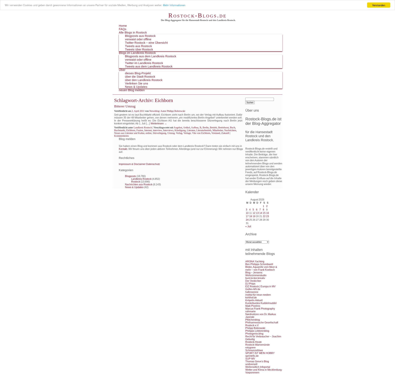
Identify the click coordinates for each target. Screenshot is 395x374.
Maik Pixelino (252, 306)
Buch (232, 127)
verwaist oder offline (138, 39)
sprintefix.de (252, 356)
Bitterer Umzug (124, 106)
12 (254, 213)
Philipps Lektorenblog (257, 331)
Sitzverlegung (159, 133)
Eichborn (130, 130)
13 (257, 213)
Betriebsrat (223, 127)
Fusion (139, 130)
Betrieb (213, 127)
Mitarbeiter (217, 130)
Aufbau (194, 127)
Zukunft (225, 133)
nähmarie (250, 311)
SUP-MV (250, 358)
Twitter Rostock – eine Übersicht (146, 42)
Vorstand (215, 133)
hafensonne (251, 292)
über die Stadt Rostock (140, 76)
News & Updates (136, 86)
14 (260, 213)
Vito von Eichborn (201, 133)
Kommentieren (121, 136)
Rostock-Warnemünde (257, 344)
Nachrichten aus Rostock (138, 184)
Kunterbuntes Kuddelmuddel (261, 303)
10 (247, 213)
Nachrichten (230, 130)
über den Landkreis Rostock (143, 80)
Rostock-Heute (253, 342)
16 (267, 213)
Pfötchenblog (252, 319)
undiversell (251, 364)
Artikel (186, 127)
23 (267, 216)
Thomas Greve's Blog (257, 361)
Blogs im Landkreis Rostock (137, 52)
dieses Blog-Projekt (138, 73)
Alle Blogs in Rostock (133, 32)
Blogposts (130, 176)
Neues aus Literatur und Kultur (129, 133)
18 (250, 216)
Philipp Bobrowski (255, 328)
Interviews (168, 130)
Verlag (179, 133)
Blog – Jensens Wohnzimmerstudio (255, 274)
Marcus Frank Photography (260, 308)
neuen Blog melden (132, 90)
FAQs (122, 29)
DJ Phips (250, 283)
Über (122, 69)
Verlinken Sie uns (136, 83)
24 (247, 219)
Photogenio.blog (254, 333)
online (149, 133)
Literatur (191, 130)
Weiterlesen (159, 123)
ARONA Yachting (254, 261)
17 (247, 216)
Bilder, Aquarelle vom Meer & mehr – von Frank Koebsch (261, 268)
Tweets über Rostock (139, 49)
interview (157, 130)
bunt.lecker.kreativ (255, 278)
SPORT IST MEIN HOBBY (260, 353)
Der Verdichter (253, 281)
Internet (148, 130)
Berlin (206, 127)
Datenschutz (153, 164)
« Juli (248, 226)
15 (264, 213)
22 (264, 216)
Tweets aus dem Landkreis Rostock (149, 66)
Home (123, 25)
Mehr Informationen (174, 5)
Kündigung (180, 130)
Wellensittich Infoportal (257, 367)
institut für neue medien (258, 294)
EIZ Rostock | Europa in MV (260, 286)
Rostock (135, 181)
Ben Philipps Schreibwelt (259, 264)
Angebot (178, 127)
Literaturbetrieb (203, 130)
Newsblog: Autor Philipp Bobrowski (167, 111)
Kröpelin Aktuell (254, 300)
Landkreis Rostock (143, 127)
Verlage (187, 133)
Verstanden (378, 5)
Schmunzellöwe (254, 350)
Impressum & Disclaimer (132, 164)
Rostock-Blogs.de (197, 15)
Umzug (171, 133)
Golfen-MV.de (252, 289)
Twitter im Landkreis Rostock (144, 63)
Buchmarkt (119, 130)
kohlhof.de (251, 297)
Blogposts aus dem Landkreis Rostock (150, 56)
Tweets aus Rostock (138, 46)
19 (254, 216)
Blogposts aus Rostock (140, 35)
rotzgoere (250, 347)
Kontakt (123, 149)
